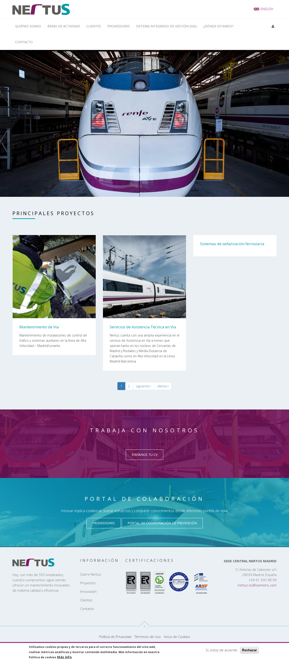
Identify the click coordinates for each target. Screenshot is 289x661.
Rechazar (249, 650)
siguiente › (143, 386)
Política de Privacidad (115, 636)
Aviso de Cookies (177, 636)
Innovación (88, 591)
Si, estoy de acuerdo (221, 650)
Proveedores (118, 26)
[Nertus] (41, 9)
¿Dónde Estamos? (218, 26)
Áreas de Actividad (63, 26)
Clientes (93, 26)
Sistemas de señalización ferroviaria (232, 243)
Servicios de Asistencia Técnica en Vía (143, 326)
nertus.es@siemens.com (257, 585)
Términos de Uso (147, 636)
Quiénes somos (28, 26)
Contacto (24, 42)
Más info (64, 657)
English (267, 9)
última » (163, 386)
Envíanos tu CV (144, 454)
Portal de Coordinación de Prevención (162, 523)
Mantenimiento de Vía (39, 326)
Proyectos (88, 583)
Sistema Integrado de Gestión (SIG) (166, 26)
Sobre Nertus (90, 574)
